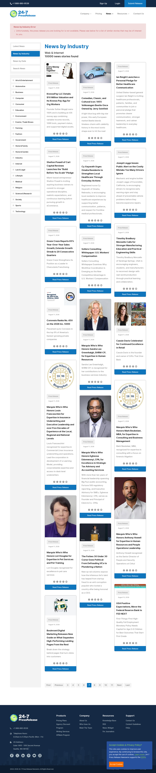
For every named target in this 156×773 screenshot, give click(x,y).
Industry (19, 158)
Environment (20, 116)
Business (19, 92)
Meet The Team (85, 728)
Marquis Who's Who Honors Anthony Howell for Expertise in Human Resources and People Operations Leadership (128, 541)
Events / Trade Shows (24, 122)
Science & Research (23, 194)
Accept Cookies (116, 764)
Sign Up (103, 3)
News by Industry (21, 54)
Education (19, 110)
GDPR (143, 757)
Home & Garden (21, 152)
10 (106, 685)
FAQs (128, 728)
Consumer (19, 104)
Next (119, 685)
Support (130, 716)
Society (18, 200)
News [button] (109, 14)
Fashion (18, 134)
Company (84, 716)
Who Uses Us (84, 724)
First (48, 685)
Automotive (20, 86)
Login (117, 3)
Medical (18, 182)
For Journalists (108, 732)
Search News (19, 69)
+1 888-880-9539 (20, 3)
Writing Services (62, 732)
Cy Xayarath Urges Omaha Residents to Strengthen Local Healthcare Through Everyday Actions (92, 174)
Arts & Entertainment (24, 80)
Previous (59, 685)
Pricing (98, 14)
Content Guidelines (133, 724)
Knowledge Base (109, 721)
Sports (18, 206)
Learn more (139, 754)
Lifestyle (19, 176)
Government (20, 140)
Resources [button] (122, 14)
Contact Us (138, 14)
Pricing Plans (61, 721)
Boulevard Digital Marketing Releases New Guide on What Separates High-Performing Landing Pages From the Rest (60, 638)
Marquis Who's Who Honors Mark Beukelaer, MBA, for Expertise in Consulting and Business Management (129, 434)
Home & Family (21, 146)
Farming (18, 128)
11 (112, 685)
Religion (18, 188)
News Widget (108, 728)
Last (128, 685)
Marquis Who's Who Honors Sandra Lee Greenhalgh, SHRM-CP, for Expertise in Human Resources (94, 353)
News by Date (19, 61)
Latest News (19, 46)
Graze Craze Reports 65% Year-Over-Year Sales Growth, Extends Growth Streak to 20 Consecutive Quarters (60, 248)
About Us (83, 721)
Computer (19, 98)
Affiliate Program (63, 735)
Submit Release (135, 3)
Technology (20, 211)
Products (61, 716)
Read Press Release (61, 139)
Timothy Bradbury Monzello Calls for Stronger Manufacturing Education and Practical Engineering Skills (129, 246)
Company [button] (85, 14)
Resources (108, 716)
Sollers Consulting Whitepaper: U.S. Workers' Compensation (95, 252)
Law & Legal (20, 170)
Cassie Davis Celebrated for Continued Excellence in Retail (129, 344)
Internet (18, 164)
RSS (104, 724)
